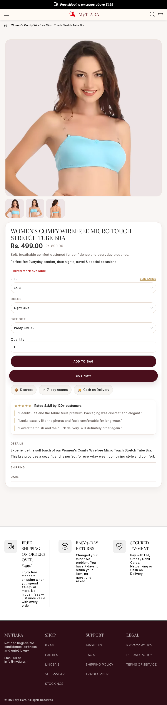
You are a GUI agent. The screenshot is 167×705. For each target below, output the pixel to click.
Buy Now (83, 375)
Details (17, 443)
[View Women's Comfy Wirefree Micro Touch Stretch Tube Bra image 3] (55, 208)
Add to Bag (83, 361)
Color (16, 299)
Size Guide (148, 278)
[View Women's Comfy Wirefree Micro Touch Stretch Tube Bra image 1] (14, 208)
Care (15, 477)
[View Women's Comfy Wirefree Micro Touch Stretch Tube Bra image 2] (35, 208)
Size (14, 279)
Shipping (18, 467)
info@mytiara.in (16, 661)
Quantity (17, 339)
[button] (160, 14)
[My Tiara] (83, 14)
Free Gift (18, 319)
